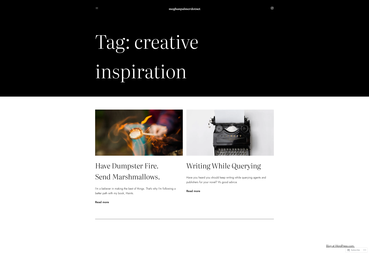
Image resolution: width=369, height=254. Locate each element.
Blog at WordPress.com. (340, 246)
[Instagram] (272, 8)
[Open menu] (97, 8)
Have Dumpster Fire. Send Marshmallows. (127, 171)
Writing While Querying (223, 165)
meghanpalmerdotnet (184, 8)
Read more (102, 202)
